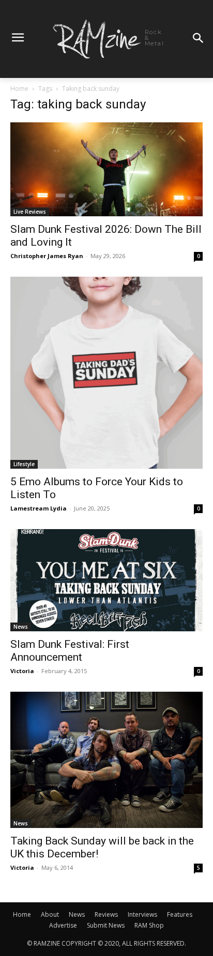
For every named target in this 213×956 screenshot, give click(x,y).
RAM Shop (149, 925)
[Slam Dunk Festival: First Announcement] (106, 580)
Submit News (106, 925)
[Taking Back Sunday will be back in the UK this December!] (106, 760)
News (20, 626)
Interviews (142, 914)
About (50, 914)
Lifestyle (24, 464)
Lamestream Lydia (38, 508)
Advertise (63, 925)
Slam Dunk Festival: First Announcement (69, 650)
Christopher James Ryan (46, 256)
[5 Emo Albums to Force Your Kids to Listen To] (106, 373)
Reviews (106, 914)
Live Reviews (29, 211)
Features (179, 914)
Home (19, 88)
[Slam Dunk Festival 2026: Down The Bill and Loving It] (106, 169)
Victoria (22, 671)
